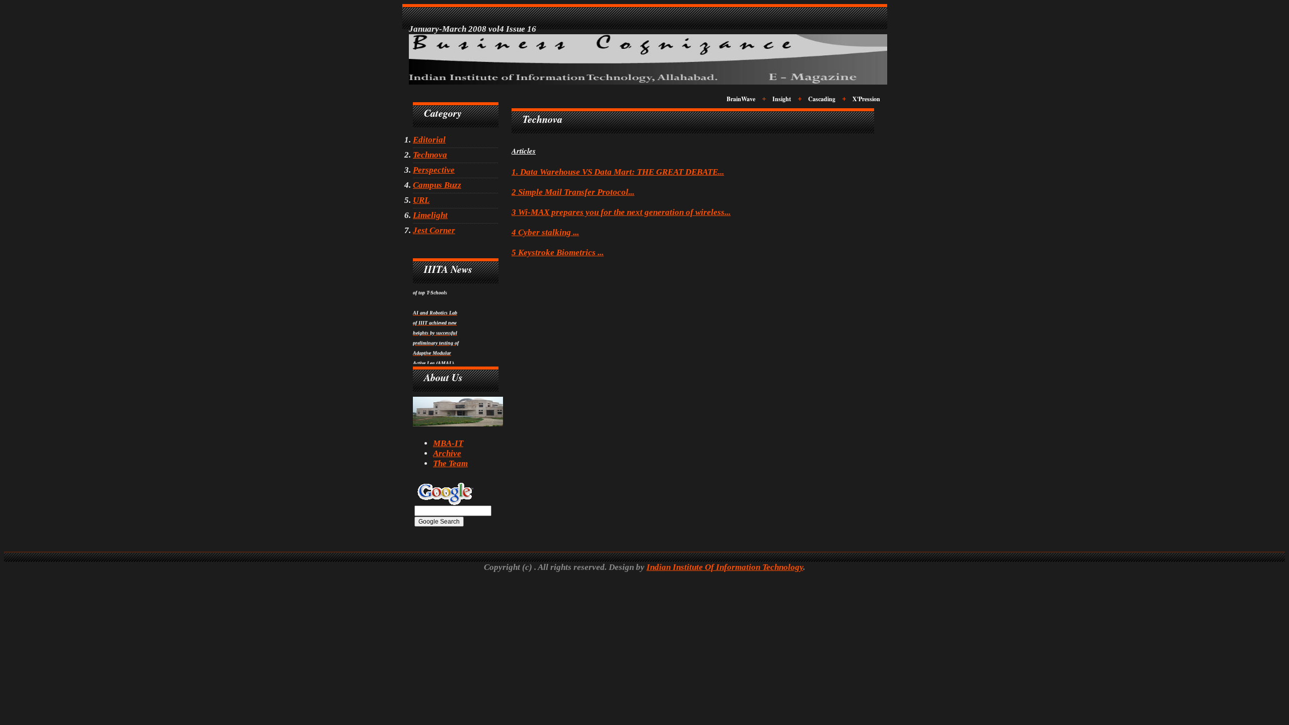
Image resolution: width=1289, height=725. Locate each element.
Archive (447, 453)
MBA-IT (448, 443)
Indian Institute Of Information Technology (725, 567)
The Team (450, 463)
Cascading (821, 99)
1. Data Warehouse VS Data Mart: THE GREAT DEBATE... (618, 172)
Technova (430, 155)
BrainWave (741, 99)
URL (421, 200)
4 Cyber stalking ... (545, 232)
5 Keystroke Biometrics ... (558, 252)
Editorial (429, 139)
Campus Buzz (437, 185)
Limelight (430, 215)
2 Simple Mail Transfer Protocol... (573, 192)
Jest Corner (434, 230)
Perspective (434, 170)
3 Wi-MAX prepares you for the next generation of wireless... (621, 212)
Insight (781, 99)
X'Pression (866, 99)
